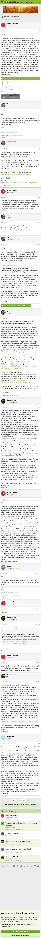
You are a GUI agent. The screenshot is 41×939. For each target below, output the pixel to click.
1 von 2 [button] (14, 800)
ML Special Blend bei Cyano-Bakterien (19, 857)
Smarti (6, 827)
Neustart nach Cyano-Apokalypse (17, 841)
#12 (39, 624)
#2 (39, 111)
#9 (39, 499)
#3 (39, 149)
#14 (39, 682)
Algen (15, 817)
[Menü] (2, 2)
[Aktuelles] (35, 2)
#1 (39, 31)
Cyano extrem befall (12, 815)
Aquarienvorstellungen (15, 851)
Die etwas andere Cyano (14, 833)
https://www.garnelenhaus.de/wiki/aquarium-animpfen (19, 721)
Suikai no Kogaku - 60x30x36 (16, 135)
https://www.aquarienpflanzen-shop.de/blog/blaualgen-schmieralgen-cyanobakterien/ (19, 367)
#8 (39, 407)
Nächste (21, 800)
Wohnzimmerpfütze (10, 182)
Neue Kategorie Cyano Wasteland (18, 849)
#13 (39, 663)
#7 (39, 318)
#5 (39, 222)
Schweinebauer (6, 19)
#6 (39, 244)
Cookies (21, 917)
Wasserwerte (34, 182)
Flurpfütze (23, 182)
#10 (39, 573)
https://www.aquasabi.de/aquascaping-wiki (15, 174)
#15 (39, 743)
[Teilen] (36, 31)
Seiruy (6, 858)
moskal (7, 835)
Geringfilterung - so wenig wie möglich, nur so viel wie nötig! (17, 184)
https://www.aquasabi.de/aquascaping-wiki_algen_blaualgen (14, 353)
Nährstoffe (12, 827)
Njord (6, 851)
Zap (6, 843)
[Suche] (39, 2)
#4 (39, 197)
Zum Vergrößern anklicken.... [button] (20, 643)
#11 (39, 609)
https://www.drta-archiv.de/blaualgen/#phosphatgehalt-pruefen (16, 381)
